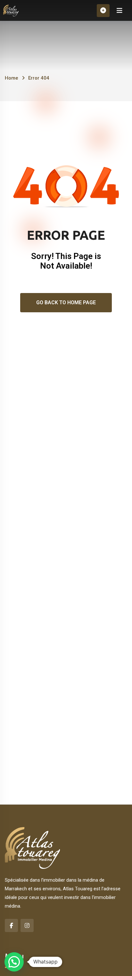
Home (11, 78)
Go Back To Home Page (66, 302)
